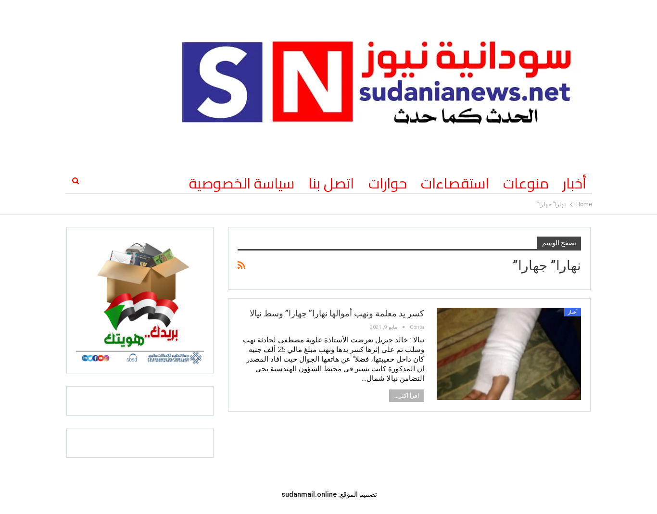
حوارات (387, 183)
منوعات (526, 183)
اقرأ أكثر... (406, 395)
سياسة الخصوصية (241, 183)
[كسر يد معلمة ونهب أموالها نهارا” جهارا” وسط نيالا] (509, 354)
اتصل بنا (331, 183)
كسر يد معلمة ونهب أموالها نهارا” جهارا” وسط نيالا (337, 313)
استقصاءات (455, 183)
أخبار (574, 183)
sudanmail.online (309, 494)
